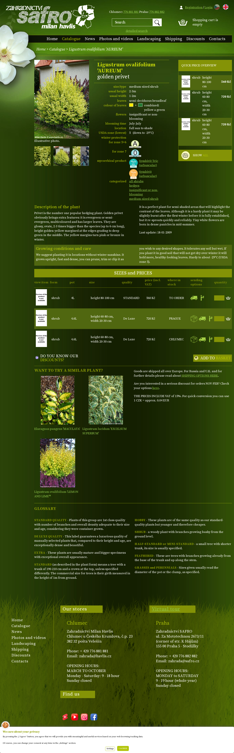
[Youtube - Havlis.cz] (74, 719)
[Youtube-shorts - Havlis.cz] (65, 719)
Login (209, 7)
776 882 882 (156, 12)
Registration (193, 7)
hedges (134, 186)
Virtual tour (166, 609)
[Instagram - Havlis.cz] (84, 719)
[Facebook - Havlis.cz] (94, 719)
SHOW (200, 155)
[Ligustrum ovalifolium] (57, 463)
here (155, 388)
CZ (216, 6)
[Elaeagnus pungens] (57, 400)
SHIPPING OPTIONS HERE (199, 376)
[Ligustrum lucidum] (105, 400)
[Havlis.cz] (50, 16)
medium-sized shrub (143, 199)
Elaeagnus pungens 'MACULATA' (57, 429)
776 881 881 (131, 12)
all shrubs (136, 181)
